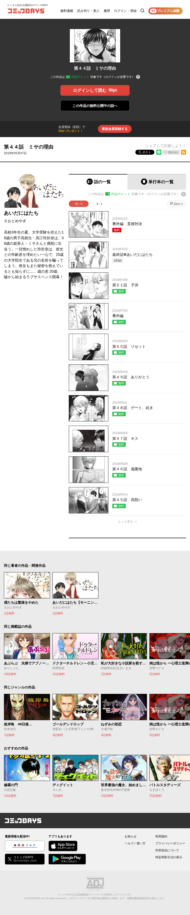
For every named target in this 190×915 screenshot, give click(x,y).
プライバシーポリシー (170, 843)
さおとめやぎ (15, 221)
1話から (178, 203)
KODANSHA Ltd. (35, 898)
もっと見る (125, 521)
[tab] (98, 182)
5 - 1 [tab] (99, 203)
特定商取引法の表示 (168, 857)
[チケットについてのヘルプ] (138, 77)
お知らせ (131, 836)
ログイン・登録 (125, 11)
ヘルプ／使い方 (135, 843)
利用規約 (161, 836)
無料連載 (66, 11)
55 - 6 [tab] (78, 203)
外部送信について (167, 850)
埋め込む (173, 152)
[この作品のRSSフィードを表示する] (183, 152)
